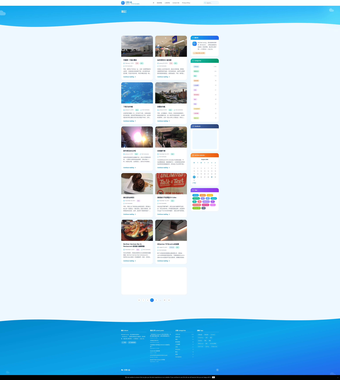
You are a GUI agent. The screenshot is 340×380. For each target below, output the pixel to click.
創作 (213, 201)
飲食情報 (159, 3)
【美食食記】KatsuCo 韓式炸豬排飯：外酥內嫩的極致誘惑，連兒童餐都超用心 (160, 335)
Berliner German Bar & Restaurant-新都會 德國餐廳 (133, 245)
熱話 (208, 198)
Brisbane (210, 195)
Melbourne (206, 201)
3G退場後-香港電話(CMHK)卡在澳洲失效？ (160, 345)
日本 (137, 63)
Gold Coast (205, 205)
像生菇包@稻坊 (128, 197)
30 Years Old (196, 208)
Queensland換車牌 (155, 351)
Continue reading (128, 77)
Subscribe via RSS (200, 53)
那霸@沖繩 (161, 107)
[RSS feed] (217, 369)
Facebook (132, 342)
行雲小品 (127, 370)
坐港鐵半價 (161, 151)
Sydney (213, 205)
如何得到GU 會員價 (164, 60)
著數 (199, 201)
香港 (194, 201)
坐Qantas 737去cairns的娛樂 (168, 244)
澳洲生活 (184, 337)
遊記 (142, 63)
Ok (213, 377)
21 (164, 300)
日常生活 (172, 247)
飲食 (138, 201)
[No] (338, 377)
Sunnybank (184, 357)
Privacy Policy (186, 3)
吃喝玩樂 (195, 195)
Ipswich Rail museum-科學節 (157, 359)
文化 (184, 347)
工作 (203, 208)
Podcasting (196, 198)
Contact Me (176, 3)
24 (194, 177)
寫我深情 (203, 195)
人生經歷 (184, 344)
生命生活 (214, 198)
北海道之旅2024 (154, 340)
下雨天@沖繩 (128, 107)
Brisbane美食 (196, 205)
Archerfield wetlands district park (158, 355)
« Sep (194, 183)
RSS (125, 342)
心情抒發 (167, 3)
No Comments (128, 66)
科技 (203, 198)
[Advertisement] (154, 280)
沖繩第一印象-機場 (130, 60)
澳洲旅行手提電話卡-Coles (166, 197)
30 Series (184, 349)
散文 (184, 352)
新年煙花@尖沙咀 (129, 151)
